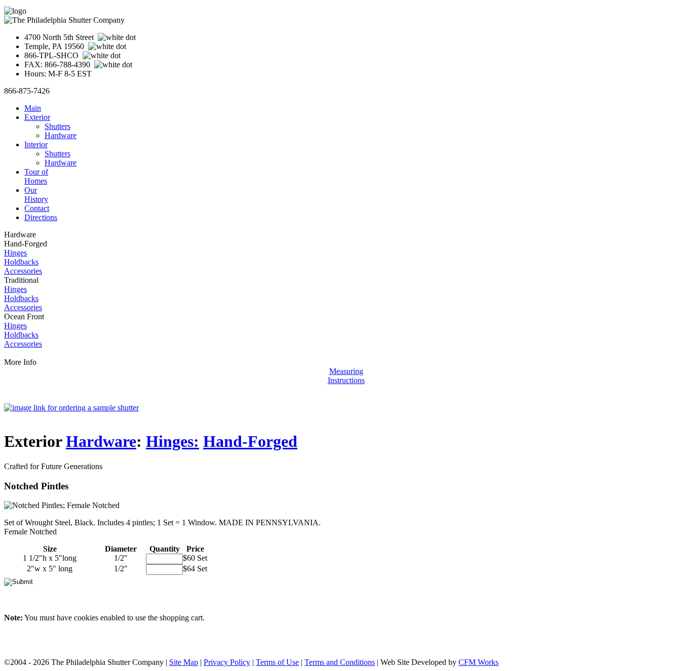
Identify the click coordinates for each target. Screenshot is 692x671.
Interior (36, 144)
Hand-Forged (250, 441)
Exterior (37, 117)
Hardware (60, 135)
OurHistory (36, 194)
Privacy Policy (227, 662)
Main (32, 108)
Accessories (23, 271)
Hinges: (172, 441)
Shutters (57, 126)
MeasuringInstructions (346, 376)
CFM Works (478, 662)
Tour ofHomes (36, 176)
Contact (36, 208)
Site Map (183, 662)
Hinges (15, 252)
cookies (86, 617)
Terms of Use (277, 662)
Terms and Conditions (339, 662)
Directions (40, 217)
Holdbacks (21, 262)
